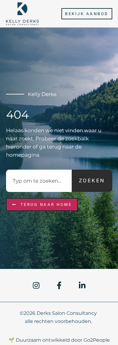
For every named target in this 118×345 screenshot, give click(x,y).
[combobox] (39, 181)
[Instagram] (36, 285)
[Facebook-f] (59, 285)
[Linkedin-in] (82, 285)
